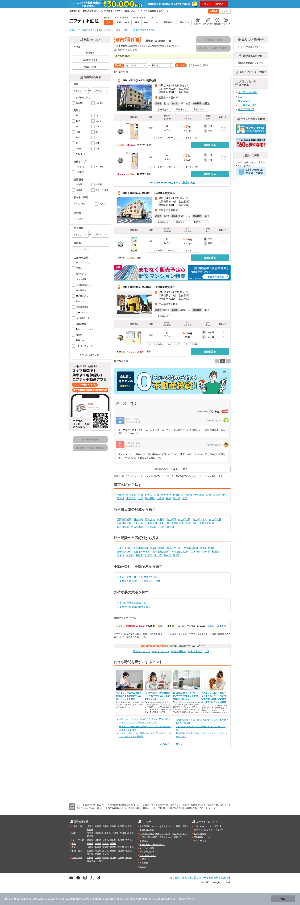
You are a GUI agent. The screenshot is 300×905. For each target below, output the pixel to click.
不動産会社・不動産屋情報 (152, 844)
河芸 (156, 494)
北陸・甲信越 (78, 840)
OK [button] (283, 898)
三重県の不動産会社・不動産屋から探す (139, 581)
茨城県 (123, 833)
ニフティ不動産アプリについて (208, 830)
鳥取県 (105, 851)
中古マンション (160, 651)
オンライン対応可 (247, 92)
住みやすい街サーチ (149, 852)
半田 (142, 523)
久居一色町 (191, 523)
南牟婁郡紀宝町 (180, 551)
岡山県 (98, 851)
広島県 (90, 851)
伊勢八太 (131, 498)
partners (70, 898)
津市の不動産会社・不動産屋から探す (137, 576)
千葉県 (115, 833)
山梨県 (98, 840)
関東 (74, 833)
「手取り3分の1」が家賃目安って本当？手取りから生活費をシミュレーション (157, 696)
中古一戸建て (195, 651)
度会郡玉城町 (191, 548)
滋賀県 (113, 847)
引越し (143, 866)
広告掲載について (202, 837)
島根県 (113, 851)
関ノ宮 (176, 498)
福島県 (90, 829)
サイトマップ (200, 841)
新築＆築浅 (244, 100)
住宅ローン (145, 859)
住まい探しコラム (148, 855)
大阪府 (90, 847)
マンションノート (134, 476)
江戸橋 (120, 498)
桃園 (168, 498)
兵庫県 (98, 847)
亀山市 (158, 555)
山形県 (128, 826)
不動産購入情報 (147, 830)
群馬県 (90, 836)
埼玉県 (108, 833)
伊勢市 (206, 551)
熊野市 (176, 555)
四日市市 (196, 551)
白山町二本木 (200, 519)
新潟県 (90, 840)
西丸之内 (150, 519)
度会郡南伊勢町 (142, 551)
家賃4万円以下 (246, 109)
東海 (74, 843)
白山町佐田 (184, 519)
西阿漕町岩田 (124, 519)
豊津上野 (131, 494)
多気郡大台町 (174, 548)
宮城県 (113, 826)
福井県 (128, 840)
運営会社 (175, 877)
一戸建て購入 (146, 837)
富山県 (113, 840)
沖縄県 (100, 861)
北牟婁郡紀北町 (161, 551)
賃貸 (142, 826)
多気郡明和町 (157, 548)
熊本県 (113, 857)
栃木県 (130, 833)
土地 (207, 651)
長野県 (105, 840)
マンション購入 (147, 833)
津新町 (188, 494)
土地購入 (144, 841)
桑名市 (120, 555)
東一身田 (150, 498)
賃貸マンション (152, 826)
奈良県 (121, 847)
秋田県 (121, 826)
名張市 (139, 555)
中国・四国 (77, 851)
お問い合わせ (200, 833)
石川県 (121, 840)
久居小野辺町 (167, 526)
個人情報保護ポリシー (194, 877)
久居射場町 (123, 526)
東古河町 (152, 523)
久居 (140, 498)
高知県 (105, 854)
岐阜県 (98, 843)
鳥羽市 (167, 555)
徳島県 (128, 851)
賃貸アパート (167, 826)
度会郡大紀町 (124, 551)
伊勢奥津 (166, 494)
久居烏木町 (137, 526)
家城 (208, 494)
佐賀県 (98, 857)
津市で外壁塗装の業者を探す (132, 602)
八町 (136, 523)
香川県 (90, 854)
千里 (224, 494)
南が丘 (120, 494)
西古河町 (138, 519)
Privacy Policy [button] (186, 898)
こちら (202, 476)
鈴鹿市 (130, 555)
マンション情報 (147, 848)
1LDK (241, 96)
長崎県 (105, 857)
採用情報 (226, 877)
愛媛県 (98, 854)
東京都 (90, 833)
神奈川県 (99, 833)
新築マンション (141, 651)
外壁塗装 (144, 863)
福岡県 (90, 857)
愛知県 (90, 843)
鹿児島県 (91, 861)
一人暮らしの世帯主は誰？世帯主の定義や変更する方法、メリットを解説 (128, 696)
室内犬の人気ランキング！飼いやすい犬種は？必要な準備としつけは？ (185, 696)
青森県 (98, 826)
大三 (184, 498)
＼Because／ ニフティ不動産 (208, 826)
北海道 (90, 826)
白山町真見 (215, 519)
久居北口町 (151, 526)
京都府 (105, 847)
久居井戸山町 (206, 523)
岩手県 (105, 826)
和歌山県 (129, 847)
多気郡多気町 (141, 548)
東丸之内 (164, 523)
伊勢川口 (178, 494)
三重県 (113, 843)
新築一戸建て (178, 651)
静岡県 (105, 843)
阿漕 (140, 494)
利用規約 (213, 877)
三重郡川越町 (124, 548)
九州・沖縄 (77, 857)
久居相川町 (177, 523)
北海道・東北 (78, 826)
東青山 (148, 494)
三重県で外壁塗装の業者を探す (134, 606)
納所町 (160, 519)
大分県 (121, 857)
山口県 (121, 851)
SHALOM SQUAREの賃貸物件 (139, 80)
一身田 (160, 498)
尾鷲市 (148, 555)
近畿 (74, 847)
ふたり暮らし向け (247, 105)
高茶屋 (216, 494)
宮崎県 (128, 857)
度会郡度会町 (207, 548)
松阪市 (215, 551)
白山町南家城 (124, 523)
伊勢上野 (199, 494)
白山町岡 (171, 519)
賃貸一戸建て (182, 826)
